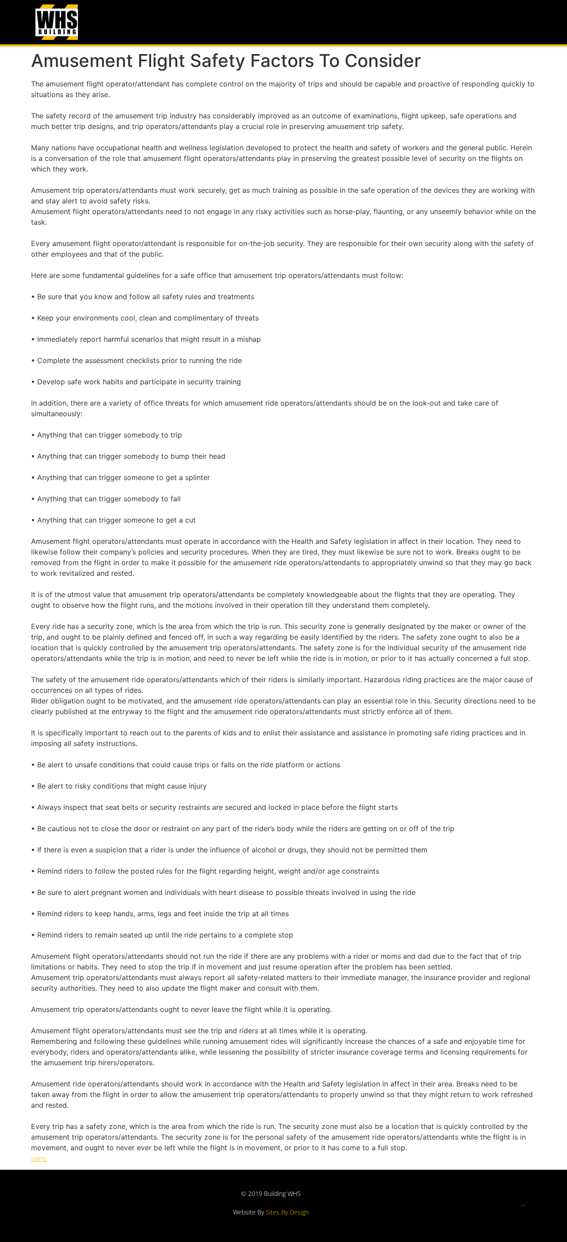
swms (39, 1158)
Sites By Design (287, 1212)
